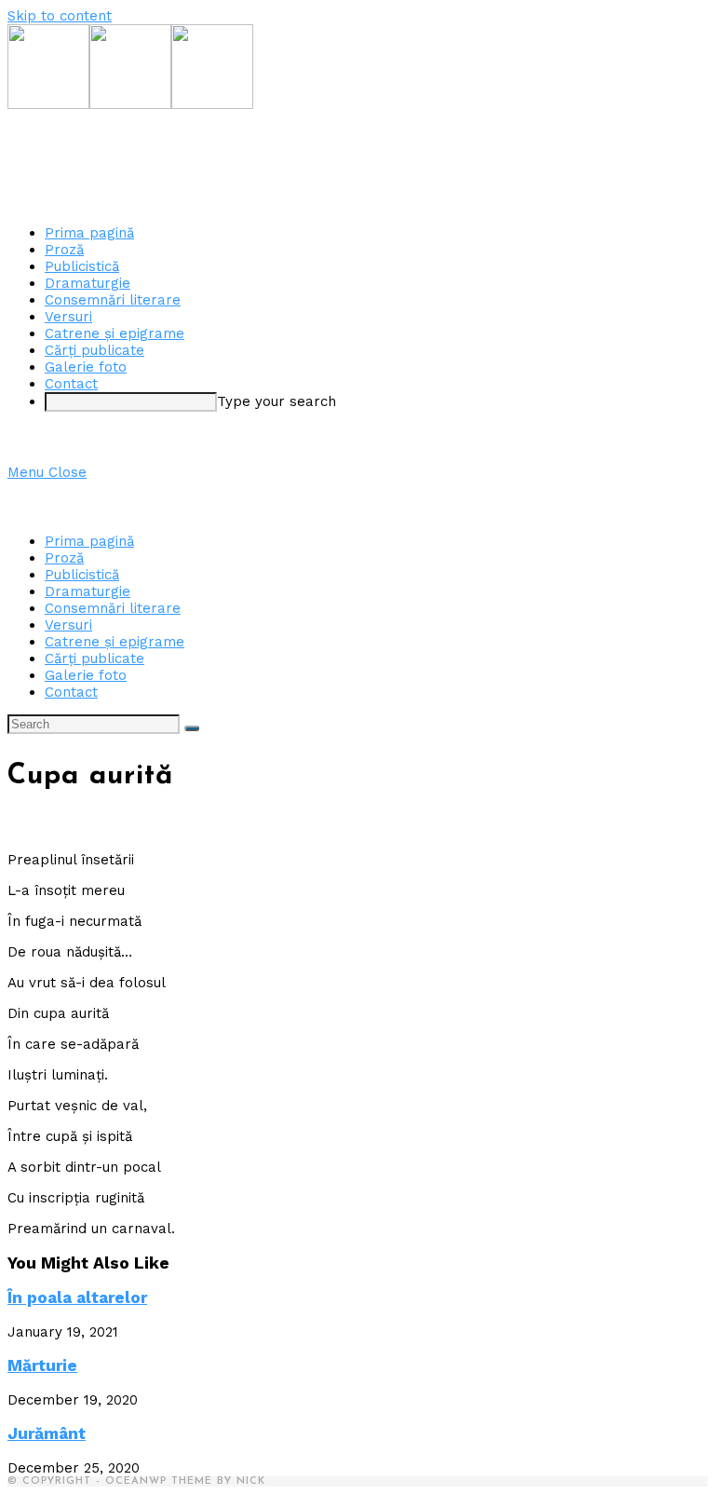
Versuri (68, 625)
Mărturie (42, 1365)
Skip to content (59, 15)
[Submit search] (191, 728)
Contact (71, 692)
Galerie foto (86, 675)
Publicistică (82, 574)
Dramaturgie (87, 591)
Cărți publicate (94, 658)
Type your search (276, 401)
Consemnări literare (113, 608)
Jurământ (46, 1433)
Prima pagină (89, 541)
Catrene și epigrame (114, 641)
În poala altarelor (77, 1297)
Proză (64, 558)
